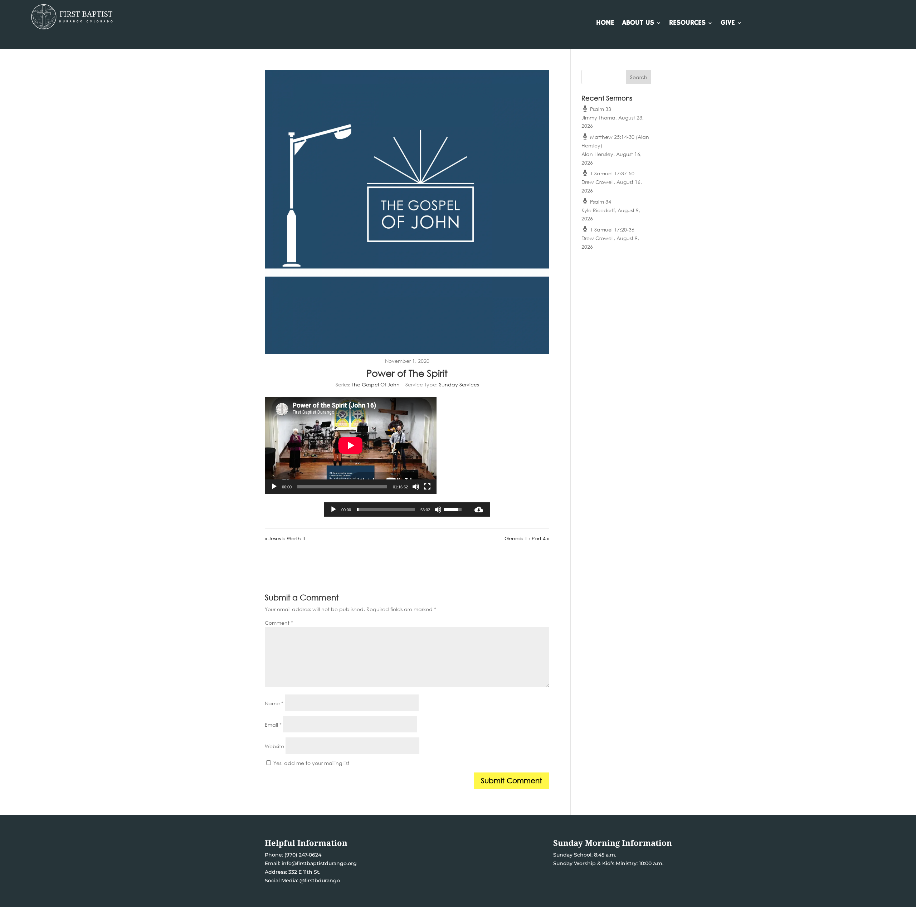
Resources (687, 23)
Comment (279, 622)
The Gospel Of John (376, 384)
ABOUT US (638, 23)
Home (605, 23)
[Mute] (415, 486)
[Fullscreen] (427, 486)
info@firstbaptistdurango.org (319, 863)
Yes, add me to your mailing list (310, 763)
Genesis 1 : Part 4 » (527, 538)
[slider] (386, 509)
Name (274, 703)
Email (273, 724)
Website (274, 746)
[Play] (274, 486)
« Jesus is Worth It (285, 538)
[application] (351, 445)
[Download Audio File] (478, 509)
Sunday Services (459, 384)
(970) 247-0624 (302, 855)
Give (728, 23)
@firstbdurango (319, 880)
